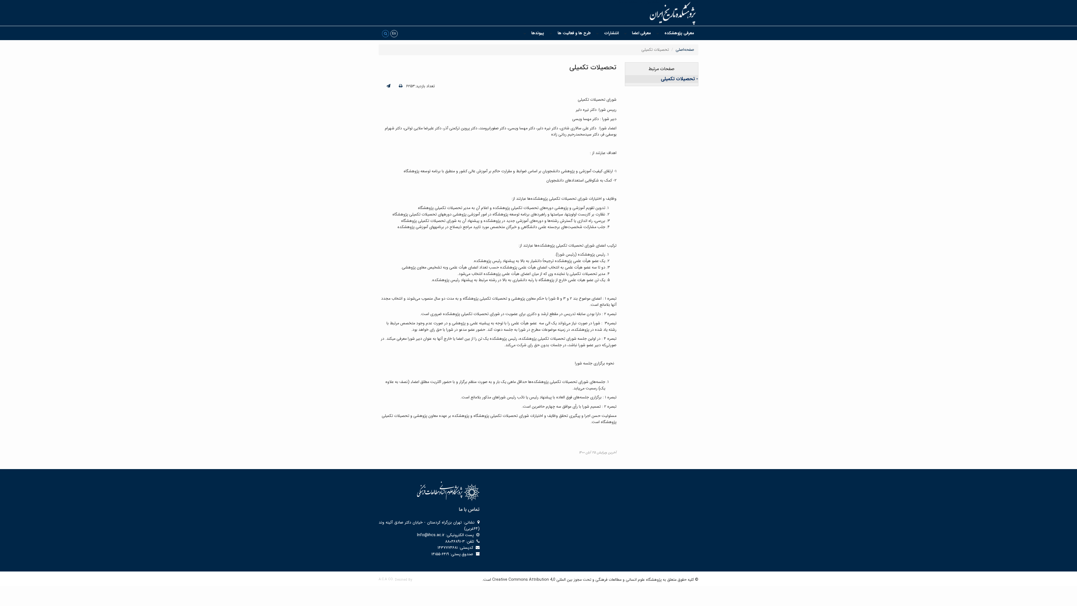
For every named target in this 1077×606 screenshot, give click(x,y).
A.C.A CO (386, 579)
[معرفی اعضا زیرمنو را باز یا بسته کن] (625, 33)
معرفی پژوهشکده (679, 33)
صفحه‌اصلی (685, 50)
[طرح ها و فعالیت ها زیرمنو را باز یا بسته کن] (550, 33)
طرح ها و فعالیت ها (574, 33)
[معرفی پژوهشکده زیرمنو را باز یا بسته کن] (657, 33)
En (394, 33)
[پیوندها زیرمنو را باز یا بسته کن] (524, 33)
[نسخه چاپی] (400, 86)
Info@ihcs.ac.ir (431, 535)
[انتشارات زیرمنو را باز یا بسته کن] (597, 33)
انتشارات (611, 33)
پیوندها (537, 33)
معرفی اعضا (641, 33)
